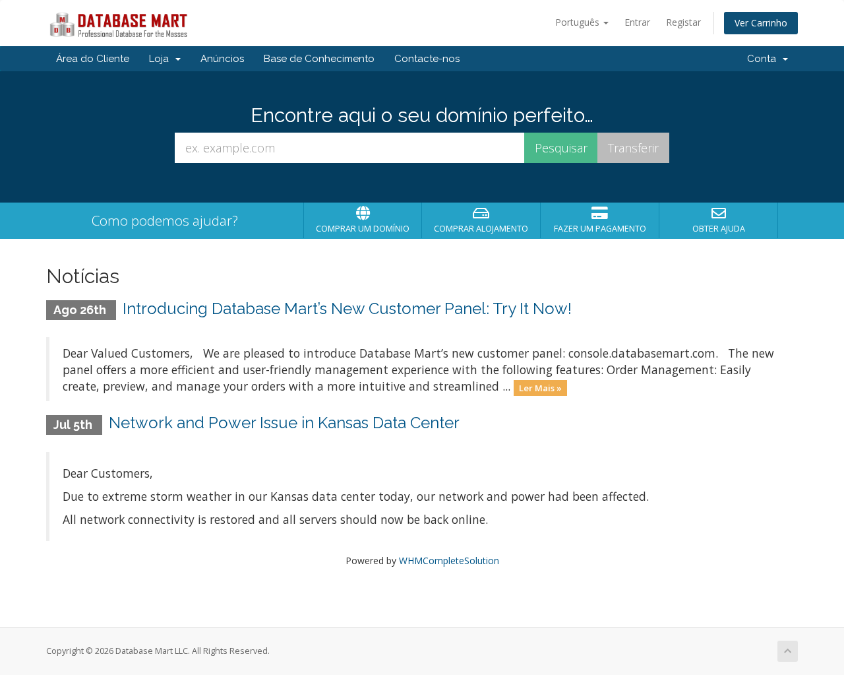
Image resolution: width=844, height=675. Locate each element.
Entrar (637, 22)
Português (578, 22)
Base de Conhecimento (319, 59)
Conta (764, 59)
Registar (683, 22)
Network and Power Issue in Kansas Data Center (284, 422)
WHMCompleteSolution (449, 560)
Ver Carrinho (761, 22)
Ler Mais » (540, 387)
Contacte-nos (427, 59)
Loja (161, 59)
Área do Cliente (92, 59)
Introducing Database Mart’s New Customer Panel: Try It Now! (347, 308)
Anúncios (222, 59)
